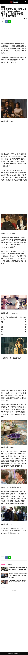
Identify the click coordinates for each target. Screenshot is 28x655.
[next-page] (4, 586)
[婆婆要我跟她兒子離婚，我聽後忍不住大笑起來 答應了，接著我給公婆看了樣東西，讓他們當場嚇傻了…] (4, 575)
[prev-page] (2, 586)
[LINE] (9, 21)
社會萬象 (5, 4)
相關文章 (3, 564)
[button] (2, 2)
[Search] (26, 2)
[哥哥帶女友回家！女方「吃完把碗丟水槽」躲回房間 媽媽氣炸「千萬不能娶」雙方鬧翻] (4, 569)
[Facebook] (6, 21)
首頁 (2, 4)
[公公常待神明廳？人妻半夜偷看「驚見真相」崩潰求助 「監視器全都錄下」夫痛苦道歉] (4, 582)
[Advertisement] (14, 33)
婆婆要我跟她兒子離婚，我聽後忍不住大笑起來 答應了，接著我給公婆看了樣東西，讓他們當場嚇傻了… (17, 575)
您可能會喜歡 (9, 564)
